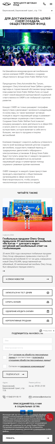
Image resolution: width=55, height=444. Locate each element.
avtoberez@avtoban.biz (41, 397)
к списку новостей (15, 279)
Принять (10, 438)
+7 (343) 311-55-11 (13, 397)
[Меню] (51, 4)
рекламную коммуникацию (32, 366)
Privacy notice (47, 330)
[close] (53, 331)
